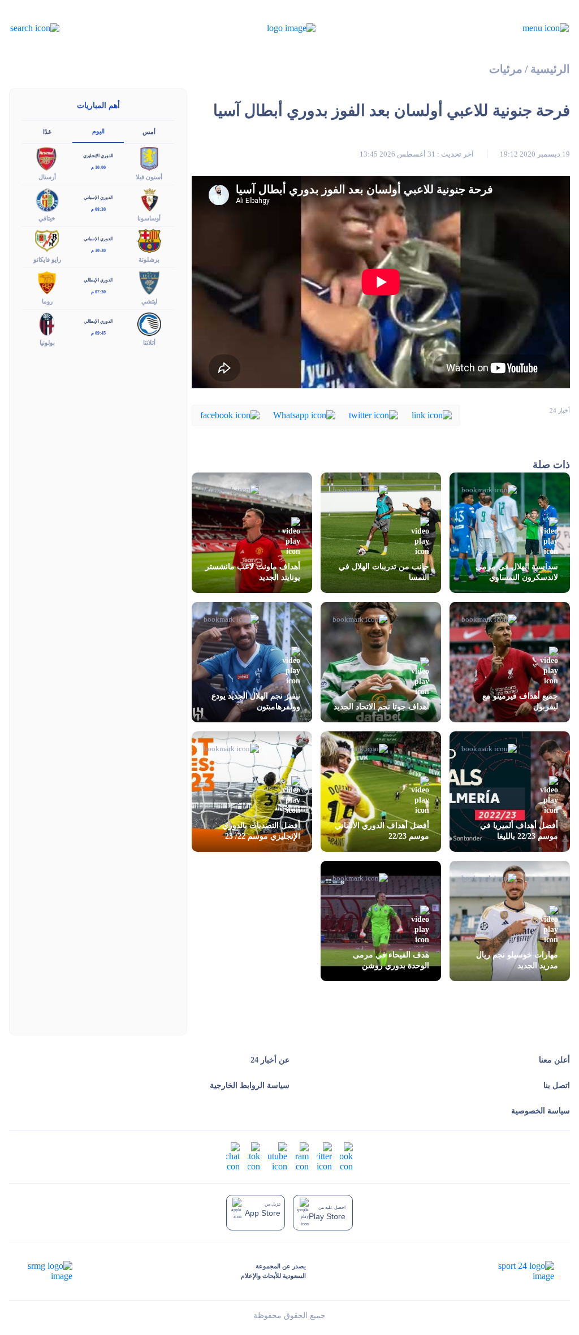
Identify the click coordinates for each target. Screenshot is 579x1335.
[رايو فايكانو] (47, 240)
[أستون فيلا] (149, 157)
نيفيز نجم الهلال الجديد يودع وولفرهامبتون (255, 701)
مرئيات (505, 69)
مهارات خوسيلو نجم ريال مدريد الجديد (517, 960)
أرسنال (47, 177)
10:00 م (98, 167)
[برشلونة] (149, 240)
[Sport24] (514, 1271)
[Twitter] (373, 414)
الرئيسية (550, 69)
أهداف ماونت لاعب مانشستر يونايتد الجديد (252, 572)
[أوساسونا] (149, 199)
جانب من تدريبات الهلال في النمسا (384, 572)
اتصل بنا (556, 1085)
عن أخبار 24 (270, 1060)
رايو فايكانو (47, 259)
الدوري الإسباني (98, 197)
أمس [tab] (148, 131)
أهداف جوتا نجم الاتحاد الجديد (381, 707)
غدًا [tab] (47, 131)
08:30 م (98, 209)
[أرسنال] (47, 157)
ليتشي (149, 301)
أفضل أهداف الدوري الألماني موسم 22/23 (382, 830)
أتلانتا (149, 342)
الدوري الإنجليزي (98, 155)
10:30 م (98, 250)
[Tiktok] (254, 1156)
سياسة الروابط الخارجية (250, 1085)
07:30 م (98, 291)
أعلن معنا (554, 1060)
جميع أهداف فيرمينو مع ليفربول (520, 701)
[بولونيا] (47, 323)
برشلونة (149, 259)
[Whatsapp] (304, 414)
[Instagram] (302, 1156)
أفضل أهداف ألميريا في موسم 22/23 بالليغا (519, 830)
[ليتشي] (149, 282)
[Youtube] (277, 1156)
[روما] (47, 282)
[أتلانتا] (149, 323)
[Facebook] (230, 414)
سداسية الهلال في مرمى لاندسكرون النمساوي (517, 572)
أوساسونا (149, 218)
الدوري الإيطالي (98, 280)
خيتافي (46, 218)
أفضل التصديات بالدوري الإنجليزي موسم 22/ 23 (261, 830)
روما (47, 301)
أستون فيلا (149, 177)
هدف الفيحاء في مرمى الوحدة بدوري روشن (391, 960)
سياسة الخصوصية (540, 1111)
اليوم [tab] (98, 131)
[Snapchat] (233, 1156)
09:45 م (98, 333)
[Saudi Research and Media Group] (48, 1271)
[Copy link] (432, 414)
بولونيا (47, 342)
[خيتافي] (47, 199)
